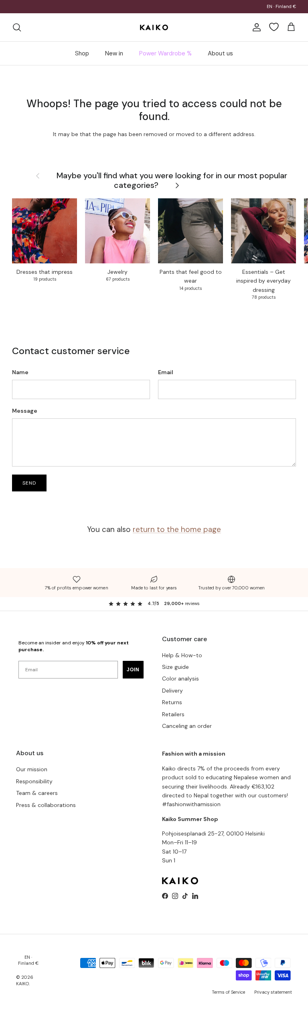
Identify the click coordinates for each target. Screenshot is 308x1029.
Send (29, 483)
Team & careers (37, 793)
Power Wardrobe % (165, 53)
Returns (172, 702)
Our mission (31, 769)
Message (24, 410)
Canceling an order (187, 725)
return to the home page (177, 529)
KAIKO (22, 983)
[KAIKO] (154, 27)
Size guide (175, 666)
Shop (82, 53)
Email (165, 372)
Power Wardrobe (117, 7)
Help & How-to (182, 655)
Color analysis (180, 678)
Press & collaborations (46, 805)
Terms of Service (228, 992)
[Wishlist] (274, 26)
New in (114, 53)
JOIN (133, 669)
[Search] (17, 27)
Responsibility (34, 781)
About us (220, 53)
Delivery (172, 690)
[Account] (255, 27)
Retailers (173, 714)
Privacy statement (273, 992)
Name (20, 372)
